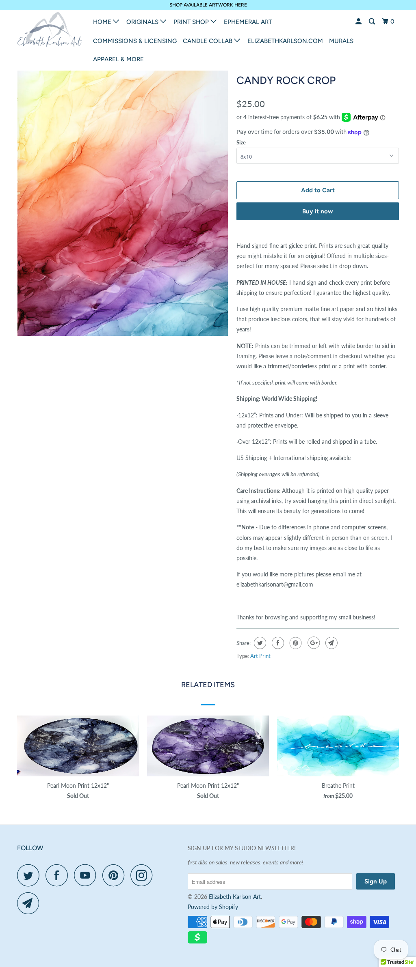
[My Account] (359, 21)
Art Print (260, 656)
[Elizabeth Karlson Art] (49, 31)
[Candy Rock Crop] (122, 202)
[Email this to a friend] (330, 643)
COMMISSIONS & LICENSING (135, 41)
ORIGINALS (143, 22)
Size (241, 142)
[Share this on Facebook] (277, 643)
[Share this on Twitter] (259, 643)
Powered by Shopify (213, 906)
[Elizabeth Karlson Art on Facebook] (59, 875)
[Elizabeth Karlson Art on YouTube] (87, 875)
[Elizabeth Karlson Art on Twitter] (30, 875)
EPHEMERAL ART (248, 22)
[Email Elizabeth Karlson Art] (30, 903)
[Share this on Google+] (313, 643)
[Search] (372, 21)
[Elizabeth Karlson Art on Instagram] (143, 875)
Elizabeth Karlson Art (235, 896)
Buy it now (317, 211)
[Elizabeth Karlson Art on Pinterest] (115, 875)
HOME (103, 22)
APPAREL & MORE (118, 59)
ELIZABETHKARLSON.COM (285, 41)
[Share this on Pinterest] (295, 643)
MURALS (341, 41)
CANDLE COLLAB (208, 41)
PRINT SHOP (191, 22)
